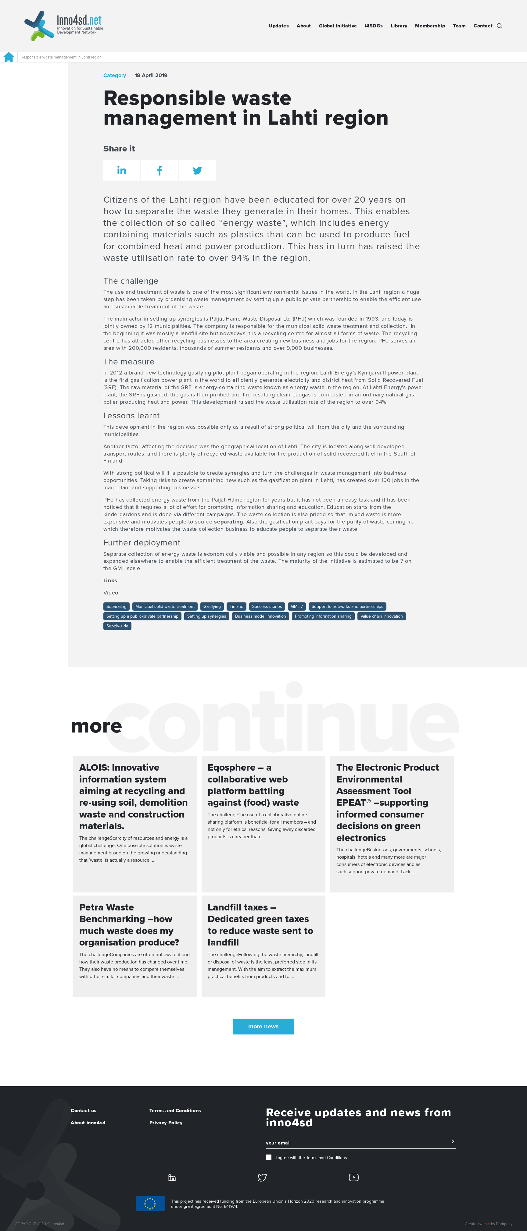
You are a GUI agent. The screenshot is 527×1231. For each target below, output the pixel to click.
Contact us (84, 1111)
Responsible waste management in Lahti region (61, 57)
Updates (279, 26)
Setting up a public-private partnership (142, 616)
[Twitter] (262, 1177)
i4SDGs (374, 26)
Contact (483, 26)
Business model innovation (260, 616)
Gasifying (212, 606)
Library (399, 26)
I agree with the (310, 1157)
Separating (116, 606)
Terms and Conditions (175, 1111)
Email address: (281, 1146)
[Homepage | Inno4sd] (63, 26)
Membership (430, 26)
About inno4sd (88, 1123)
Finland (236, 606)
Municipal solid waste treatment (165, 606)
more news (263, 1026)
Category (114, 75)
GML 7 (297, 606)
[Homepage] (8, 57)
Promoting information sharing (323, 616)
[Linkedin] (172, 1177)
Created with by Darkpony (488, 1224)
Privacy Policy (165, 1123)
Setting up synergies (206, 616)
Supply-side (117, 626)
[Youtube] (354, 1177)
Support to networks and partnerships (347, 606)
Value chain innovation (381, 616)
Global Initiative (338, 26)
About (304, 26)
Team (459, 26)
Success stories (267, 606)
